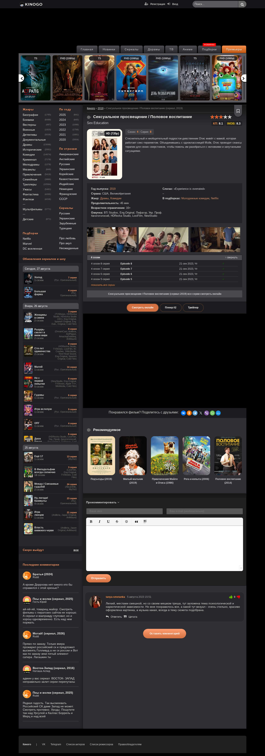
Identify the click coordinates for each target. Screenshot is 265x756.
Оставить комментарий (164, 633)
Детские (28, 219)
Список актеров (75, 744)
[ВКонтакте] (183, 413)
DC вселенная (32, 248)
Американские (69, 154)
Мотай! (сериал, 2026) (49, 633)
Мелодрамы (31, 164)
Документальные (34, 139)
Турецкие (65, 228)
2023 (62, 124)
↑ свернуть (231, 257)
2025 (62, 114)
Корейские (66, 174)
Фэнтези (28, 199)
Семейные (30, 179)
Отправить (98, 578)
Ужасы (27, 189)
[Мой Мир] (218, 413)
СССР (63, 198)
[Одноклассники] (189, 413)
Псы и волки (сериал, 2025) (53, 598)
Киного (27, 744)
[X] (200, 413)
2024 (62, 119)
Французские (68, 194)
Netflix (215, 198)
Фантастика (31, 194)
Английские (67, 159)
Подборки (209, 48)
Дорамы (154, 49)
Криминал (29, 159)
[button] (91, 521)
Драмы (104, 198)
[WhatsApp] (212, 413)
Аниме (188, 49)
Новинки (109, 49)
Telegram (56, 744)
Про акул (65, 243)
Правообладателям (129, 744)
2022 (62, 129)
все (76, 550)
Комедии (115, 198)
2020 (62, 139)
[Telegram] (195, 413)
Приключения (32, 174)
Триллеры (29, 184)
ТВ (171, 49)
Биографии (30, 114)
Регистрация (157, 4)
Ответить (116, 616)
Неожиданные (68, 248)
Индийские (66, 184)
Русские (64, 164)
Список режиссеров (101, 744)
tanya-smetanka (115, 596)
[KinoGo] (30, 4)
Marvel (27, 243)
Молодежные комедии (195, 198)
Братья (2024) (43, 574)
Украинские (67, 169)
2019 (113, 188)
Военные (29, 129)
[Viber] (206, 413)
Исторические (32, 149)
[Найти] (242, 4)
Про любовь (67, 238)
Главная (87, 49)
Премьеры (234, 49)
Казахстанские (69, 179)
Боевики (28, 119)
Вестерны (29, 124)
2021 (62, 134)
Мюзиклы (29, 169)
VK (43, 744)
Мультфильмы (32, 209)
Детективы (30, 134)
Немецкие (66, 189)
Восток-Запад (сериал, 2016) (54, 668)
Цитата (133, 616)
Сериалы (132, 49)
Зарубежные (67, 223)
